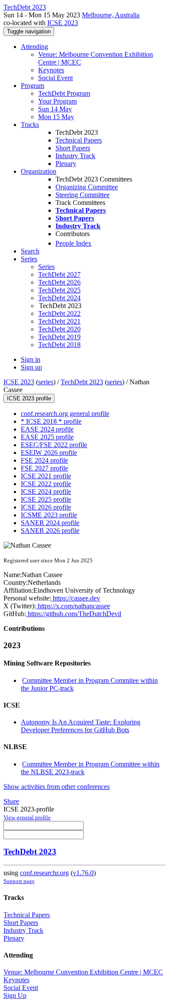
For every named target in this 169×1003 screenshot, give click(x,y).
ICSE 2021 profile (46, 476)
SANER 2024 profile (50, 522)
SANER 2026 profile (50, 530)
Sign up (31, 367)
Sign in (30, 359)
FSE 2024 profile (44, 460)
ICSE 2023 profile (29, 398)
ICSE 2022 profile (46, 483)
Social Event (55, 77)
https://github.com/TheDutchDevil (73, 613)
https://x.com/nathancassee (73, 606)
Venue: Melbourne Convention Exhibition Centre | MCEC (83, 972)
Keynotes (51, 70)
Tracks (30, 124)
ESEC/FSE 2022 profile (54, 444)
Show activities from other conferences (56, 786)
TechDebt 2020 (59, 329)
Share (11, 801)
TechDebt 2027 (59, 274)
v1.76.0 (83, 872)
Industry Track (75, 155)
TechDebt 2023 (82, 382)
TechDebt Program (64, 93)
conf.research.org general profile (65, 413)
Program (32, 85)
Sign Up (14, 995)
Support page (19, 881)
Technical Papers (78, 140)
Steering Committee (82, 194)
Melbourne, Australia (111, 15)
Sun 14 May (55, 109)
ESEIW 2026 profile (49, 452)
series (45, 382)
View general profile (27, 817)
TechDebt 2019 (59, 337)
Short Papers (72, 148)
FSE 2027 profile (44, 468)
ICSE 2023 (62, 22)
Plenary (65, 163)
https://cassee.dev (75, 598)
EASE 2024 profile (47, 429)
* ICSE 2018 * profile (51, 421)
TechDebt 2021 (59, 321)
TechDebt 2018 (59, 344)
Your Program (57, 101)
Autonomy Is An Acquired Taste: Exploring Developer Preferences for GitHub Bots (80, 726)
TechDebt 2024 (59, 298)
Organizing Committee (86, 187)
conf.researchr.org (44, 872)
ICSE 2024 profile (46, 491)
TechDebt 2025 (59, 290)
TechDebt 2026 (59, 282)
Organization (38, 171)
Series (46, 266)
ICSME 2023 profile (49, 515)
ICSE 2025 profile (46, 499)
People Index (73, 243)
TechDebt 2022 (59, 313)
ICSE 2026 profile (46, 507)
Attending (34, 46)
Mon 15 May (56, 116)
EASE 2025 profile (47, 437)
